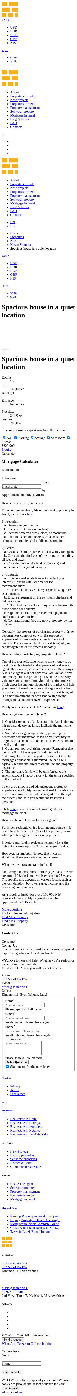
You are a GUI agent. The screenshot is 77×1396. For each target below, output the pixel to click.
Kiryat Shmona (20, 244)
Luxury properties (22, 1155)
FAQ (13, 123)
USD (13, 27)
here (30, 514)
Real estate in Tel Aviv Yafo (29, 1134)
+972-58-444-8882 (14, 979)
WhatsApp (9, 1343)
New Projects (19, 1151)
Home (14, 233)
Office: (6, 990)
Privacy (15, 1086)
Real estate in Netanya (25, 1130)
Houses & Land (21, 1163)
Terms (14, 1090)
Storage (40, 438)
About (14, 92)
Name (10, 1001)
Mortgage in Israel (22, 115)
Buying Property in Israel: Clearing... (35, 1220)
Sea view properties (23, 1159)
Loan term (9, 478)
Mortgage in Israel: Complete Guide (34, 1224)
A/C (9, 438)
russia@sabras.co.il (15, 1288)
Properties (17, 237)
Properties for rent (22, 104)
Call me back (11, 1372)
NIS (13, 43)
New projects (19, 100)
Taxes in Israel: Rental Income (30, 1231)
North (14, 241)
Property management (25, 107)
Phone (10, 1027)
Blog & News (19, 119)
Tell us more (13, 1039)
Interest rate (9, 486)
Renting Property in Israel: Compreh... (36, 1216)
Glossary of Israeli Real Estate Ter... (34, 1228)
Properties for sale (22, 96)
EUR (13, 31)
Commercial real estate (25, 1167)
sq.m (13, 57)
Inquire (6, 449)
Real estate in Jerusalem (26, 1126)
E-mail (10, 1014)
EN (12, 222)
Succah (7, 442)
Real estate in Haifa (23, 1119)
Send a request (12, 1339)
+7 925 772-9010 (13, 1292)
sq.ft (13, 61)
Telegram (23, 1343)
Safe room (58, 438)
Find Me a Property (15, 917)
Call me (36, 1343)
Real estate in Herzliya (25, 1123)
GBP (13, 39)
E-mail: (7, 983)
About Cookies (12, 1392)
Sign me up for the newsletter (30, 1066)
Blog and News (9, 1208)
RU (12, 226)
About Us (6, 1078)
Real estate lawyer (22, 1195)
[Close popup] (3, 1348)
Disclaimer (17, 1094)
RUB (14, 35)
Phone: (6, 975)
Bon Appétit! (11, 1388)
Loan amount (11, 470)
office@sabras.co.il (15, 987)
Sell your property (22, 111)
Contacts (16, 127)
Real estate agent (21, 1184)
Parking (23, 438)
